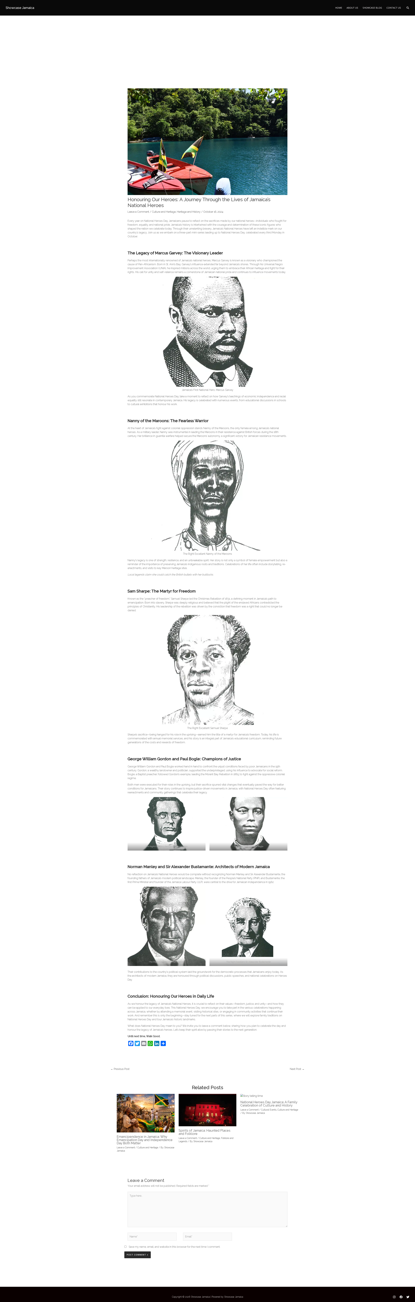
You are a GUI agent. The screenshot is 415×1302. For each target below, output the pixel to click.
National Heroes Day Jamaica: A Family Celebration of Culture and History (268, 1103)
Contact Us (393, 7)
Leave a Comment (138, 211)
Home (338, 7)
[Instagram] (394, 1297)
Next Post (297, 1069)
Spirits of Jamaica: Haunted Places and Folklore (204, 1132)
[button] (407, 8)
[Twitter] (407, 1297)
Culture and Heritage (164, 211)
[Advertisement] (207, 40)
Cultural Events (268, 1109)
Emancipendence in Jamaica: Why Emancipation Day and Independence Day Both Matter (144, 1140)
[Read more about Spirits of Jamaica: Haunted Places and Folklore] (208, 1109)
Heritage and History (189, 211)
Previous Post (120, 1069)
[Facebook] (401, 1297)
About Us (352, 7)
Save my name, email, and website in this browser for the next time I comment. (174, 1246)
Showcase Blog (372, 7)
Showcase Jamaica (20, 8)
